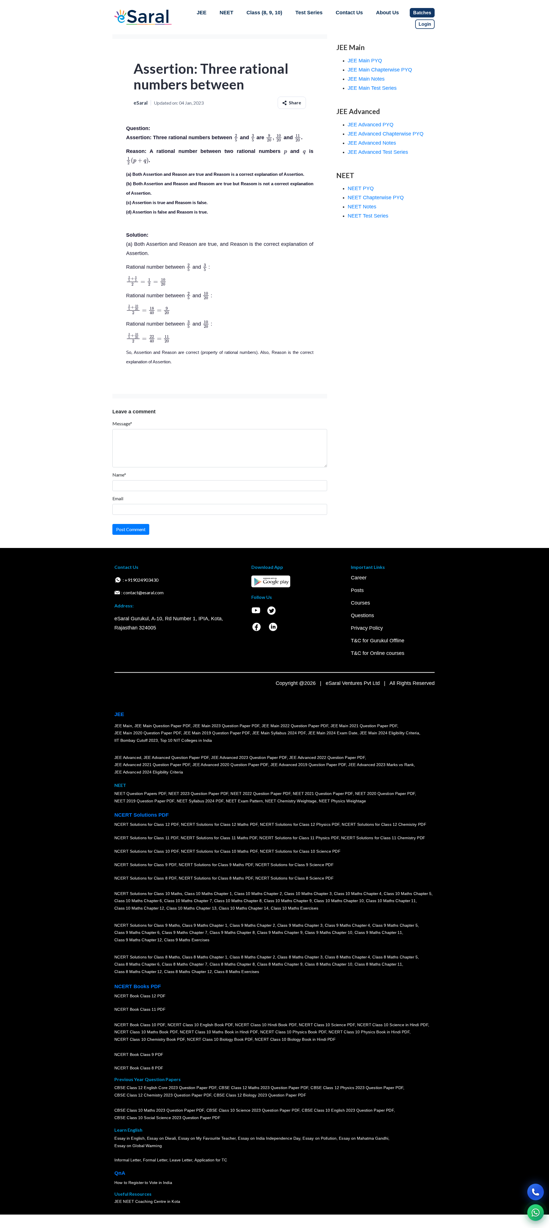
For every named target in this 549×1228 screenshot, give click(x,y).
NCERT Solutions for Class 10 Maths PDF (219, 851)
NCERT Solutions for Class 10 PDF (146, 851)
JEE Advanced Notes (372, 143)
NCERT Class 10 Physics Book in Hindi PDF (369, 1032)
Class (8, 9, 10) (264, 12)
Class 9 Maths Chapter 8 (232, 932)
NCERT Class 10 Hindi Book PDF (265, 1024)
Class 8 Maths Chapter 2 (252, 957)
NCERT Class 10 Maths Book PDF (146, 1032)
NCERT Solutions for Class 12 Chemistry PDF (384, 824)
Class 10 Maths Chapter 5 (407, 893)
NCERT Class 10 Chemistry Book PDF (149, 1039)
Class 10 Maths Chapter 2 (258, 893)
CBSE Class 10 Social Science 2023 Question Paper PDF (167, 1117)
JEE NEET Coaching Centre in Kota (147, 1201)
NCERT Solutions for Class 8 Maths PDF (216, 878)
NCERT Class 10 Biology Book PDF (219, 1039)
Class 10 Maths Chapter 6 (138, 900)
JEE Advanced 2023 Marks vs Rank (381, 764)
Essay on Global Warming (138, 1145)
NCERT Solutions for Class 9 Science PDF (294, 864)
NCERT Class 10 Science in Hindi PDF (392, 1024)
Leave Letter (181, 1160)
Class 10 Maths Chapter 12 (139, 908)
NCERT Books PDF (137, 986)
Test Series (309, 12)
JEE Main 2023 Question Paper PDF (226, 725)
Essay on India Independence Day (269, 1138)
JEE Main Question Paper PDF (162, 725)
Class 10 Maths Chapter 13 (191, 908)
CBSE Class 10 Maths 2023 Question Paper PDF (159, 1110)
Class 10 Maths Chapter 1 (208, 893)
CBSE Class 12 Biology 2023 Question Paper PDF (260, 1095)
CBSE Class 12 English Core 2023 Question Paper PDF (165, 1087)
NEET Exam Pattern (244, 801)
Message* (122, 423)
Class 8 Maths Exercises (236, 971)
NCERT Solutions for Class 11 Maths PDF (219, 838)
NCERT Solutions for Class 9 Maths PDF (216, 864)
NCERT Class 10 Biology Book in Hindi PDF (295, 1039)
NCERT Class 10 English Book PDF (200, 1024)
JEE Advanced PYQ (370, 124)
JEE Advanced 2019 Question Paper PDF (308, 764)
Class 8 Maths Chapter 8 (232, 964)
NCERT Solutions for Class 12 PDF (146, 824)
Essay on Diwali (161, 1138)
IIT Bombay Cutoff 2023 (136, 740)
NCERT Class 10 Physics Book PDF (293, 1032)
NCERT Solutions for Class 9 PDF (145, 864)
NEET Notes (362, 207)
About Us (387, 12)
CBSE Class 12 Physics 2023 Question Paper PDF (357, 1087)
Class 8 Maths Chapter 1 (204, 957)
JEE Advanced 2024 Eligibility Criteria (148, 772)
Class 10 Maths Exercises (294, 908)
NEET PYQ (361, 188)
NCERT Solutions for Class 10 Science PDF (300, 851)
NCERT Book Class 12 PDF (140, 996)
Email (117, 498)
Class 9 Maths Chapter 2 (252, 925)
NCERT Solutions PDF (141, 815)
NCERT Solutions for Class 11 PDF (146, 838)
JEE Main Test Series (372, 88)
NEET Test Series (368, 216)
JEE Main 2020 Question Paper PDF (147, 733)
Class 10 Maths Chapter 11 (391, 900)
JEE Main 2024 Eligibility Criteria (389, 733)
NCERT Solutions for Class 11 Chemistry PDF (383, 838)
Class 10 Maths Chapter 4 (357, 893)
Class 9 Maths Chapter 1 (204, 925)
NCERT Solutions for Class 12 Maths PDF (219, 824)
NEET (226, 12)
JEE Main (123, 725)
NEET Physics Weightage (342, 801)
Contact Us (349, 12)
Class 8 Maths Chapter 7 (184, 964)
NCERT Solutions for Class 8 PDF (145, 878)
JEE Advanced (127, 757)
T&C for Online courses (377, 653)
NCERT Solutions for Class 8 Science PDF (294, 878)
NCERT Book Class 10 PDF (139, 1024)
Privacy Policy (367, 628)
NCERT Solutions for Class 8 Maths (147, 957)
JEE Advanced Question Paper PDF (176, 757)
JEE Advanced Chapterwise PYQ (385, 134)
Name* (119, 474)
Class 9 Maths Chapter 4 (347, 925)
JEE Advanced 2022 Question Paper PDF (327, 757)
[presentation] (236, 137)
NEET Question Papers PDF (140, 793)
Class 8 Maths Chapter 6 (137, 964)
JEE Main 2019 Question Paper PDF (216, 733)
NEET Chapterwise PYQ (376, 197)
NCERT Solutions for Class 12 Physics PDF (299, 824)
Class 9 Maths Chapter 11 (378, 932)
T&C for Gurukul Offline (377, 640)
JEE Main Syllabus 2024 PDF (279, 733)
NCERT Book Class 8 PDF (138, 1068)
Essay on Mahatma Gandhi (364, 1138)
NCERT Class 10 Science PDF (327, 1024)
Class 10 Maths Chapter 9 (287, 900)
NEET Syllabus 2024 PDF (200, 801)
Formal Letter (155, 1160)
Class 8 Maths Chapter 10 (328, 964)
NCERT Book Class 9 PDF (138, 1054)
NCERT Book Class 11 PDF (139, 1009)
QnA (119, 1173)
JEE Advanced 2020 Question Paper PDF (230, 764)
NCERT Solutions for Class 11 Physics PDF (299, 838)
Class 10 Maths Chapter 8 (238, 900)
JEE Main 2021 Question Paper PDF (364, 725)
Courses (360, 603)
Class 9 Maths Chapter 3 (300, 925)
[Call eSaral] (535, 1192)
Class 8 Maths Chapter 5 (394, 957)
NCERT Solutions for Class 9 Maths (147, 925)
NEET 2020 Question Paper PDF (385, 793)
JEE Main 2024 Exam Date (332, 733)
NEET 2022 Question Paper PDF (260, 793)
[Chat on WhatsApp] (535, 1212)
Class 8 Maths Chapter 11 (378, 964)
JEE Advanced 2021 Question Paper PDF (152, 764)
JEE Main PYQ (365, 60)
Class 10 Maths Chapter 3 (308, 893)
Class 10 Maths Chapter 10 (339, 900)
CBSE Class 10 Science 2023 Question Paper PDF (253, 1110)
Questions (362, 615)
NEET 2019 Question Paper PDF (144, 801)
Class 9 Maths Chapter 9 (279, 932)
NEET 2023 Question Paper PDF (198, 793)
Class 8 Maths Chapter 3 (300, 957)
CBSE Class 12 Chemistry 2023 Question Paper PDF (162, 1095)
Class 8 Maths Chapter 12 (138, 971)
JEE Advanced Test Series (378, 152)
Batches (422, 12)
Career (359, 578)
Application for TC (210, 1160)
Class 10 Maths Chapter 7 (188, 900)
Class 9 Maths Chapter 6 (137, 932)
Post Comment (131, 529)
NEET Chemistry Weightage (291, 801)
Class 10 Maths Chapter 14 (243, 908)
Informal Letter (127, 1160)
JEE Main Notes (366, 79)
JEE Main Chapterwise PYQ (380, 70)
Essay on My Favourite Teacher (207, 1138)
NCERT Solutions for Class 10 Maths (148, 893)
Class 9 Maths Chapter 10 (328, 932)
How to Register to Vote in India (143, 1182)
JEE (201, 12)
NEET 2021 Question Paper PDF (323, 793)
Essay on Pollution (319, 1138)
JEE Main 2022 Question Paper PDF (295, 725)
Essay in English (129, 1138)
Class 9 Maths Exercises (186, 940)
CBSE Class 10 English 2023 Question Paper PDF (348, 1110)
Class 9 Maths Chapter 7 (184, 932)
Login (425, 24)
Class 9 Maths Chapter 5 (394, 925)
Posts (357, 590)
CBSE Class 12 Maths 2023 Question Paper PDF (264, 1087)
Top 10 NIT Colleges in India (186, 740)
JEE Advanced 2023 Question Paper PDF (249, 757)
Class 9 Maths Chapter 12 (138, 940)
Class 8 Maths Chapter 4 (347, 957)
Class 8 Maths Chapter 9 (279, 964)
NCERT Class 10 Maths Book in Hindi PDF (219, 1032)
